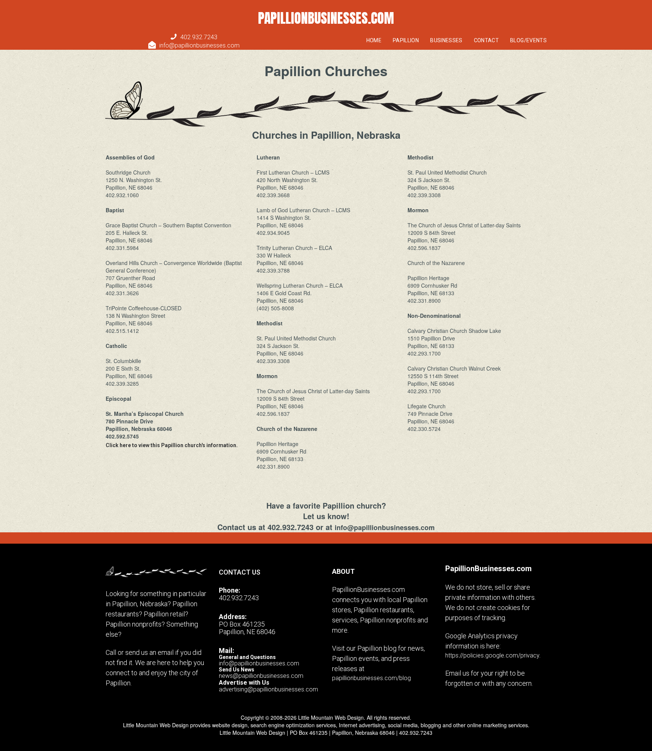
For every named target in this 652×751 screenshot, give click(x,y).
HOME (373, 40)
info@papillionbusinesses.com (194, 45)
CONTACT (486, 40)
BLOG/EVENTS (528, 40)
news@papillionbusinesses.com (261, 675)
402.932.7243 (198, 37)
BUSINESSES (446, 40)
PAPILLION (406, 40)
